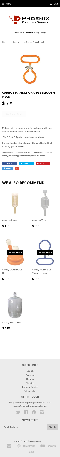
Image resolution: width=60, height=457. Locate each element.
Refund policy (30, 390)
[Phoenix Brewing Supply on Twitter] (18, 412)
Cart (55, 3)
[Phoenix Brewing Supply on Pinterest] (34, 412)
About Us (30, 374)
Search (30, 370)
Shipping (30, 382)
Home (4, 42)
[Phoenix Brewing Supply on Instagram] (42, 412)
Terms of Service (30, 386)
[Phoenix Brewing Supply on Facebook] (26, 412)
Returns (30, 378)
